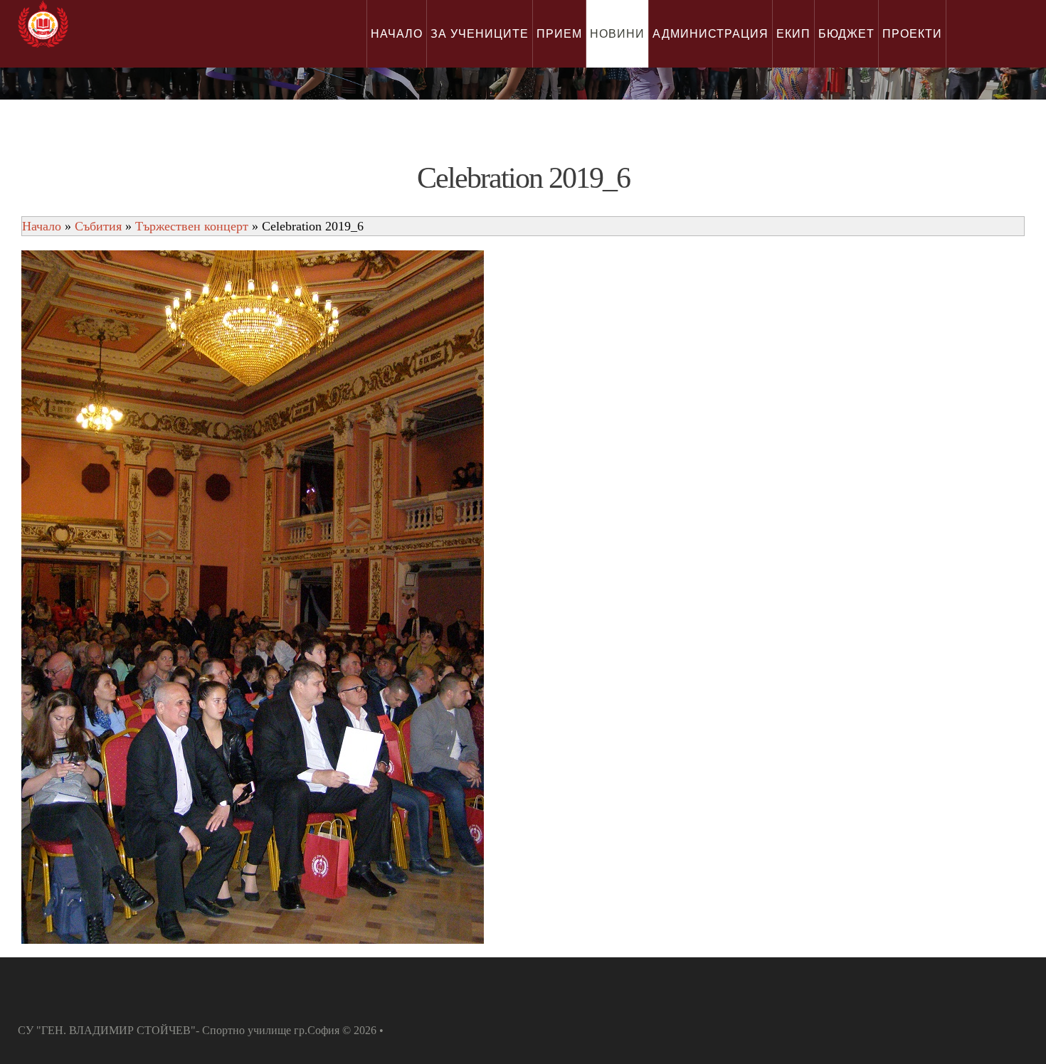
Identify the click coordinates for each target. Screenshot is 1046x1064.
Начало (41, 226)
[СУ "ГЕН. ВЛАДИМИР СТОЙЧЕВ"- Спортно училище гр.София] (43, 24)
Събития (98, 226)
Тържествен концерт (191, 226)
